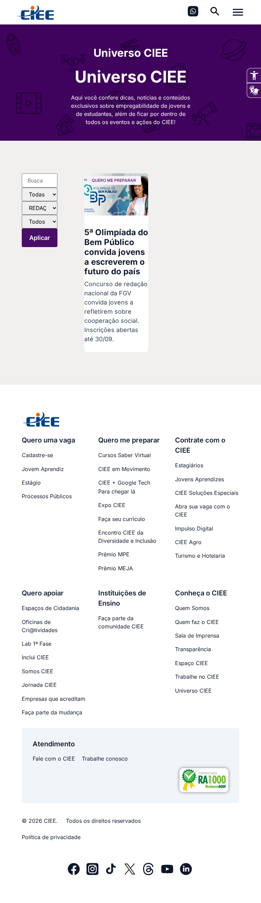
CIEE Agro (188, 542)
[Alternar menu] (238, 12)
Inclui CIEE (35, 657)
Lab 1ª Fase (36, 643)
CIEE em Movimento (124, 469)
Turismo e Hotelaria (200, 555)
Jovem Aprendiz (43, 469)
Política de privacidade (51, 837)
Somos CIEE (37, 671)
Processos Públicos (47, 496)
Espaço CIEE (191, 663)
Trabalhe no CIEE (197, 676)
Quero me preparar (129, 440)
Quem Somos (192, 608)
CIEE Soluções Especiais (206, 492)
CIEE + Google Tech (124, 482)
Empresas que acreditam (53, 698)
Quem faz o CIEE (197, 622)
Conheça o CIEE (201, 593)
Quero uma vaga (48, 440)
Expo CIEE (111, 505)
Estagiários (189, 465)
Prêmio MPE (113, 554)
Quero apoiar (43, 593)
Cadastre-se (37, 455)
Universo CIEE (193, 690)
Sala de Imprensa (197, 635)
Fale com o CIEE (54, 758)
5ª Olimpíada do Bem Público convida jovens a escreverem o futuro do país (116, 251)
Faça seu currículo (121, 519)
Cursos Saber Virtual (124, 455)
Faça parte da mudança (52, 712)
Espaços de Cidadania (50, 608)
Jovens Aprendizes (199, 479)
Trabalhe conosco (105, 758)
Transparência (193, 649)
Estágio (31, 482)
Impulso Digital (194, 528)
